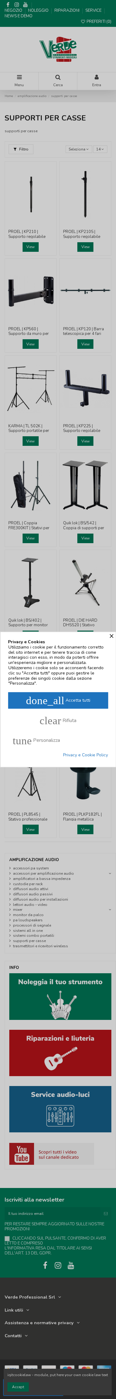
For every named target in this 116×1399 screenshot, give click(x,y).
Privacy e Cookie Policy (85, 755)
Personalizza (36, 741)
